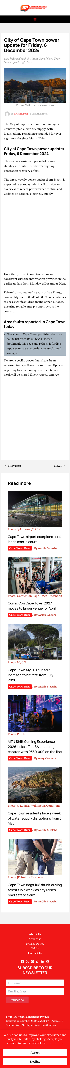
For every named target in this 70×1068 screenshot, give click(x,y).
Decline (35, 1061)
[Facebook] (22, 961)
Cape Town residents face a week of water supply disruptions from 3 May (35, 818)
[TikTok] (37, 961)
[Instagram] (32, 961)
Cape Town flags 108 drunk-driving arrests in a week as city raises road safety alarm (35, 890)
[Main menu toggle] (35, 19)
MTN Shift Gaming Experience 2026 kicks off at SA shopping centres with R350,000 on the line (35, 746)
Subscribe (17, 999)
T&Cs (35, 948)
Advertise (35, 939)
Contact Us (35, 953)
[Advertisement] (35, 235)
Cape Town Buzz (19, 548)
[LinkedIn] (42, 961)
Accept (35, 1052)
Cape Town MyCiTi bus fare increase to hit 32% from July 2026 (30, 675)
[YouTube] (47, 961)
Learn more (54, 1043)
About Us (35, 934)
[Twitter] (27, 961)
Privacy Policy (35, 943)
